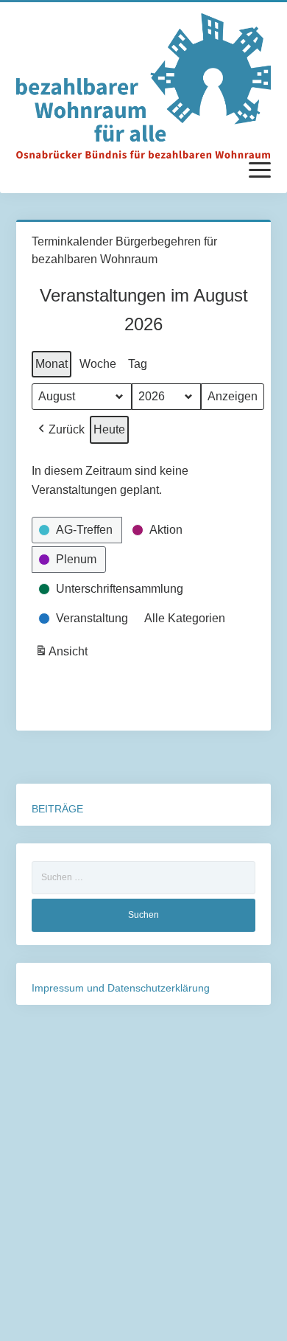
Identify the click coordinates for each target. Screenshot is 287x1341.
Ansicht (63, 655)
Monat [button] (51, 364)
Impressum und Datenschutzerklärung (121, 988)
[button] (60, 430)
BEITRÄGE (57, 809)
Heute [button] (109, 429)
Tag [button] (137, 364)
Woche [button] (97, 364)
